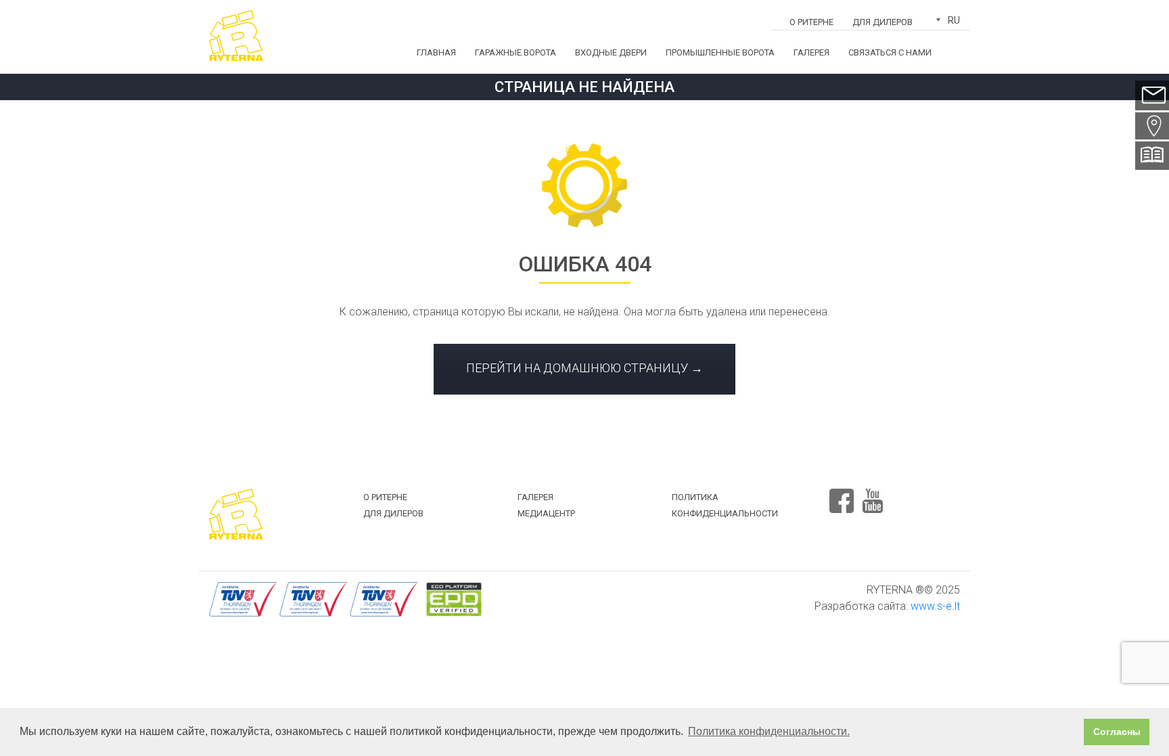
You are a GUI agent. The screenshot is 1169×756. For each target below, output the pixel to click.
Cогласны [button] (1117, 731)
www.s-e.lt (935, 606)
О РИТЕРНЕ (811, 22)
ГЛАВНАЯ (436, 52)
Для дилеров (882, 22)
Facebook (841, 495)
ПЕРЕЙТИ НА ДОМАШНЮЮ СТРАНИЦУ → (584, 368)
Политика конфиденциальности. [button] (769, 731)
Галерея (811, 52)
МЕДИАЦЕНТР (546, 513)
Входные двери (611, 52)
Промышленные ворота (720, 52)
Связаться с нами (890, 52)
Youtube (873, 495)
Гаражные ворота (515, 52)
